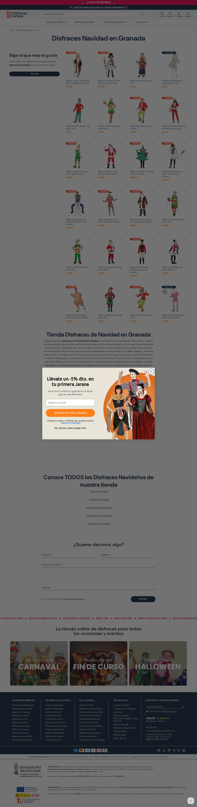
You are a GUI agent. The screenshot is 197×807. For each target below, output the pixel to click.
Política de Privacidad (70, 422)
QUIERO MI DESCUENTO (70, 413)
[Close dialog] (151, 371)
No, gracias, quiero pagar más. (70, 428)
